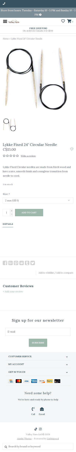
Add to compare (64, 272)
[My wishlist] (63, 21)
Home (6, 38)
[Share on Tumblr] (27, 263)
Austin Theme (24, 438)
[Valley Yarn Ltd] (13, 21)
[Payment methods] (12, 380)
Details (8, 224)
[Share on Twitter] (32, 263)
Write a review (28, 155)
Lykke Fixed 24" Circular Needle (26, 38)
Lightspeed (53, 438)
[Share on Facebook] (5, 263)
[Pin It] (16, 263)
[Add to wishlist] (71, 149)
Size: (6, 194)
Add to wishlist (46, 272)
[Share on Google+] (10, 263)
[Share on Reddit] (21, 263)
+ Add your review (13, 291)
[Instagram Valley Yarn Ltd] (40, 429)
